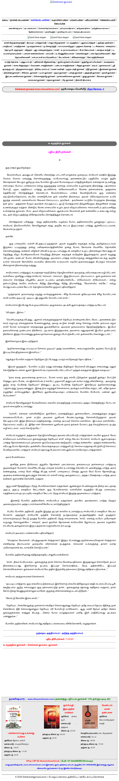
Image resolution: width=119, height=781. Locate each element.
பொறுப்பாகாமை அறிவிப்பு (63, 777)
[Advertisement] (59, 115)
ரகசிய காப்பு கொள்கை (91, 777)
